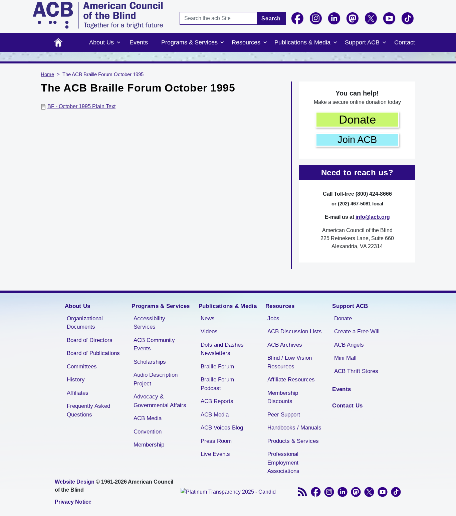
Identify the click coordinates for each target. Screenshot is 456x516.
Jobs (273, 318)
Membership (149, 445)
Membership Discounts (282, 397)
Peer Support (283, 414)
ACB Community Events (154, 344)
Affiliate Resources (291, 379)
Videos (209, 331)
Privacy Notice (73, 502)
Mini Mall (345, 358)
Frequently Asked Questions (88, 410)
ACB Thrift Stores (356, 371)
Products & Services (293, 441)
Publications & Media (302, 42)
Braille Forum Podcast (217, 383)
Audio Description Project (156, 379)
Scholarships (150, 362)
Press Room (216, 441)
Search (271, 18)
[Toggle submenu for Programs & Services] (222, 43)
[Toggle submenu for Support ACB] (384, 43)
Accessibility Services (149, 322)
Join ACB (357, 139)
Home (58, 42)
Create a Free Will (357, 331)
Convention (148, 431)
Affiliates (77, 393)
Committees (82, 366)
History (76, 379)
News (208, 318)
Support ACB (362, 42)
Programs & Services (189, 42)
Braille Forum (217, 366)
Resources (246, 42)
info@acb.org (373, 217)
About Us (101, 42)
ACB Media (148, 418)
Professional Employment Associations (283, 462)
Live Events (215, 454)
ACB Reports (217, 401)
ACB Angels (349, 345)
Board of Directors (89, 340)
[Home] (98, 15)
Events (139, 42)
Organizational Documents (85, 322)
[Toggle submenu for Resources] (265, 43)
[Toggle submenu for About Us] (119, 43)
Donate (357, 119)
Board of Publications (93, 353)
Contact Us (347, 405)
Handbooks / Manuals (294, 427)
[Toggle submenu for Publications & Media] (335, 43)
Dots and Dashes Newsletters (222, 349)
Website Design (74, 482)
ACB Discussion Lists (294, 331)
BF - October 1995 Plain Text (81, 106)
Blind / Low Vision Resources (289, 362)
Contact (404, 42)
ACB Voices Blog (222, 427)
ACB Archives (284, 345)
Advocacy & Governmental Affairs (160, 400)
